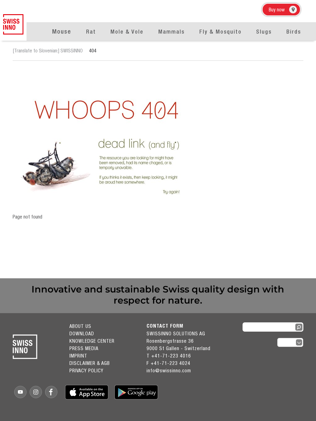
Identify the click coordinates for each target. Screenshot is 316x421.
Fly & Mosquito (220, 31)
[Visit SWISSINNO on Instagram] (36, 392)
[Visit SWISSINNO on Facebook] (51, 392)
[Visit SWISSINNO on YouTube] (20, 392)
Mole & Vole (126, 31)
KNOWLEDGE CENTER (91, 341)
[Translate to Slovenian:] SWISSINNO (48, 50)
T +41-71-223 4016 (169, 355)
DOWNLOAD (81, 333)
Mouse (61, 31)
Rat (91, 31)
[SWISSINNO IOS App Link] (87, 392)
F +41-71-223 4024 (168, 363)
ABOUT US (80, 326)
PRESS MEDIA (83, 348)
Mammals (171, 31)
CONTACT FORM (165, 326)
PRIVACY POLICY (86, 370)
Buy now (277, 9)
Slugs (264, 31)
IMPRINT (78, 355)
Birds (293, 31)
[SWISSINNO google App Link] (136, 392)
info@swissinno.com (169, 370)
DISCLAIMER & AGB (89, 363)
